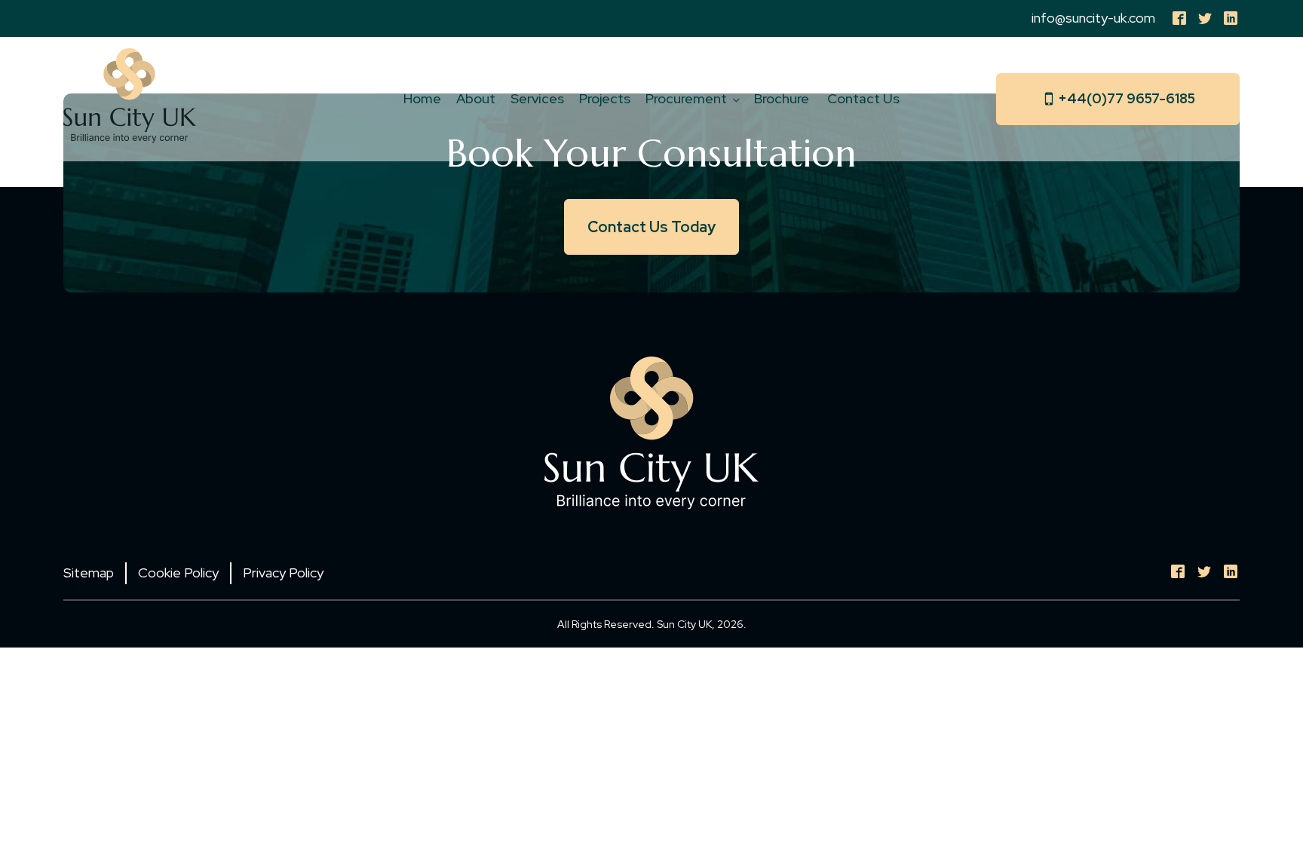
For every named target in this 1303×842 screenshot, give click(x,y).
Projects (604, 98)
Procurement (686, 98)
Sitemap (88, 572)
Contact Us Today (651, 227)
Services (537, 98)
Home (422, 98)
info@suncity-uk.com (1093, 17)
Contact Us (863, 98)
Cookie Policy (178, 572)
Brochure (783, 98)
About (475, 98)
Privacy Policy (283, 572)
